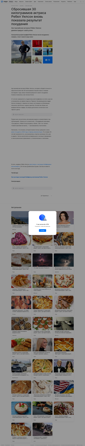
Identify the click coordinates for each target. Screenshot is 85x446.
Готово (42, 230)
